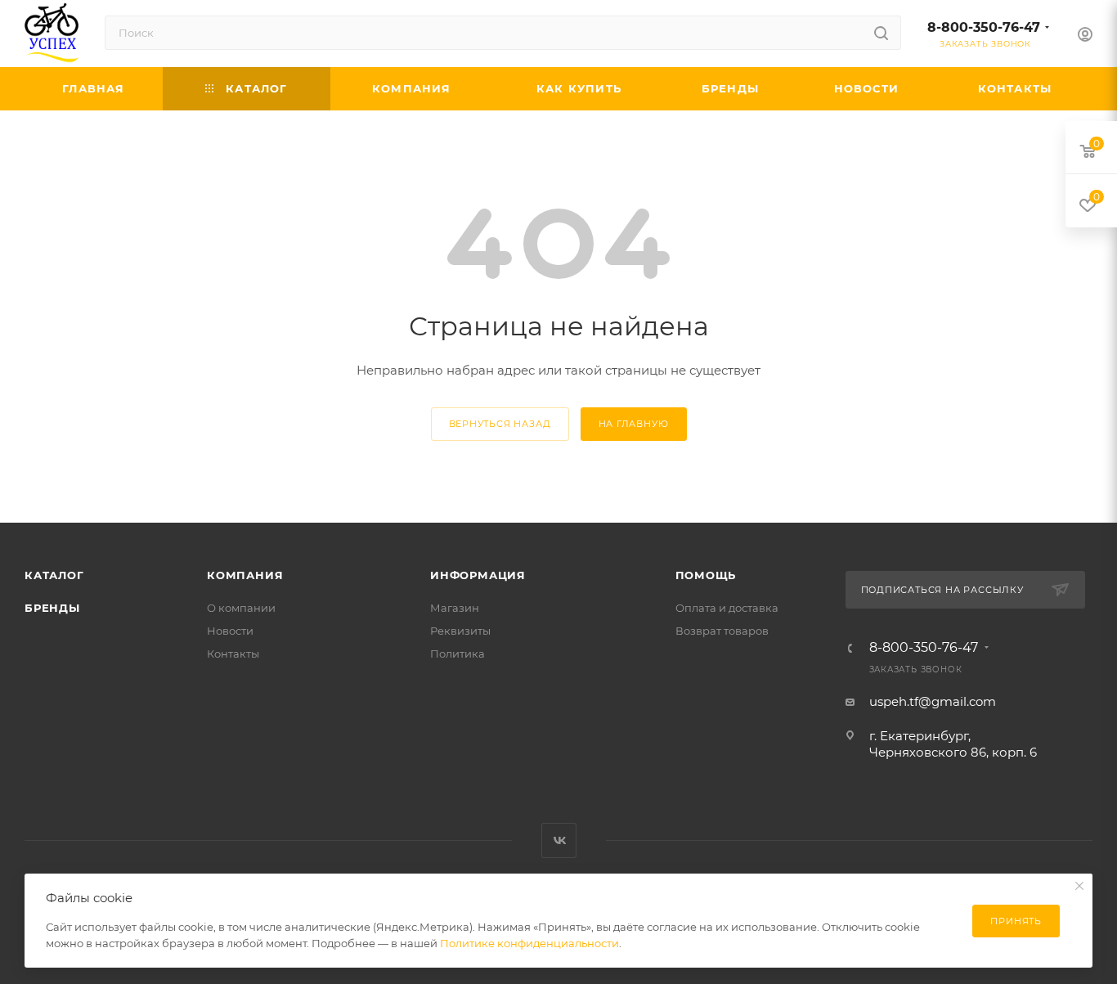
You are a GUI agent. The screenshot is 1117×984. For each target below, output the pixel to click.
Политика (457, 653)
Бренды (52, 607)
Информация (478, 575)
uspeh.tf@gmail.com (932, 701)
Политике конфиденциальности (529, 943)
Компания (245, 575)
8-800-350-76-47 (983, 27)
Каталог (54, 575)
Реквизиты (460, 630)
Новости (230, 630)
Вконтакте (558, 840)
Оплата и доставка (726, 607)
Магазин (454, 607)
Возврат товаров (722, 630)
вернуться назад (500, 423)
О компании (241, 607)
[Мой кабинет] (1085, 36)
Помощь (706, 575)
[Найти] (881, 33)
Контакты (233, 653)
